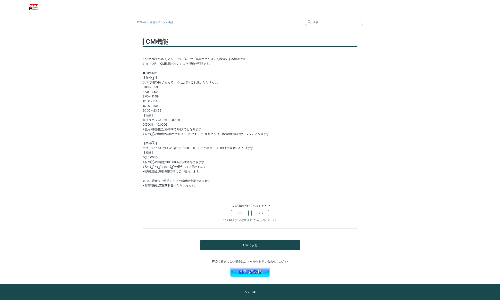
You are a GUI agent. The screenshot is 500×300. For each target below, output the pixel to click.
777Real (141, 22)
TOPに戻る (250, 245)
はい (240, 213)
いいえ (260, 213)
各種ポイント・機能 (161, 22)
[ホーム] (39, 7)
